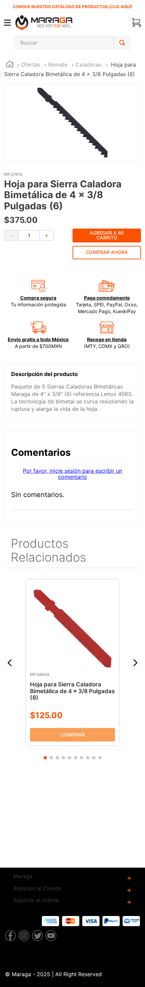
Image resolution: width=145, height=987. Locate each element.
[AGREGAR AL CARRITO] (72, 735)
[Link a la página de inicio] (10, 65)
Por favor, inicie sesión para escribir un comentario (72, 473)
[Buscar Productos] (122, 42)
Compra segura (38, 298)
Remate (57, 64)
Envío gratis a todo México (38, 339)
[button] (10, 662)
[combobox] (72, 42)
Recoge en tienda (106, 339)
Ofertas (30, 64)
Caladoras (89, 64)
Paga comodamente (107, 298)
